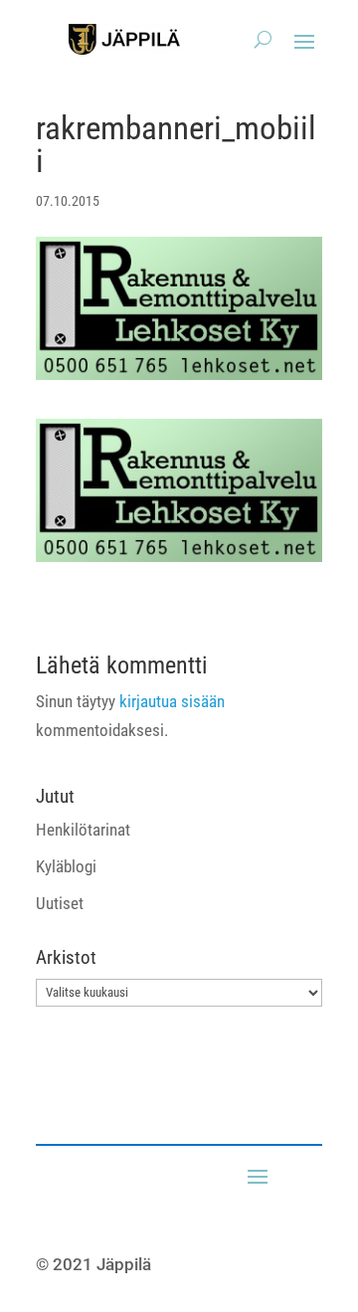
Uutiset (60, 903)
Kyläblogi (66, 866)
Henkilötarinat (83, 830)
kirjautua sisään (172, 701)
